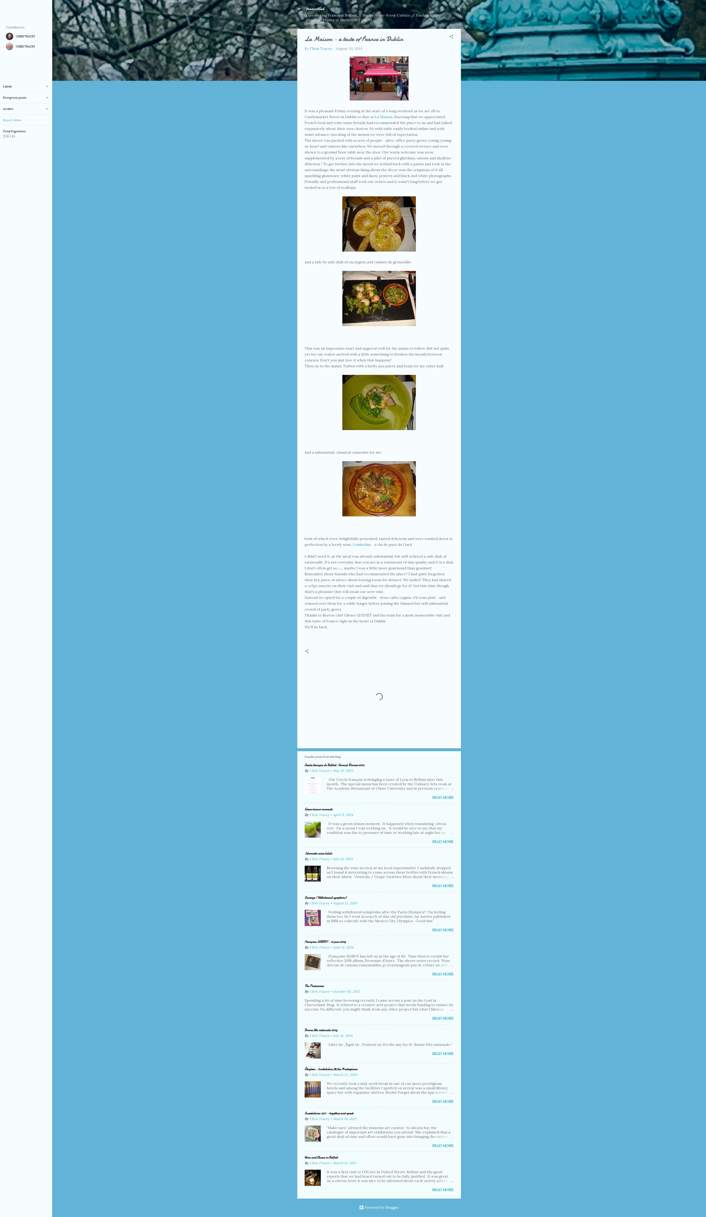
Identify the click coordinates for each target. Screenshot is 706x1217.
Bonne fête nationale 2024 (321, 1030)
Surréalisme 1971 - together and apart (329, 1113)
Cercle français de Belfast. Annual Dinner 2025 (334, 765)
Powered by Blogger (381, 1207)
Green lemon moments (319, 809)
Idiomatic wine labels (318, 853)
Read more (443, 797)
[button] (451, 37)
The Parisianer (314, 986)
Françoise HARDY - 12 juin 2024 (325, 941)
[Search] (459, 10)
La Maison (384, 116)
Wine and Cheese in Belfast (321, 1157)
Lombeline (362, 544)
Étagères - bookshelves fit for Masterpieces (331, 1069)
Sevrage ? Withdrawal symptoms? (326, 897)
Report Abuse (12, 120)
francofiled (315, 9)
